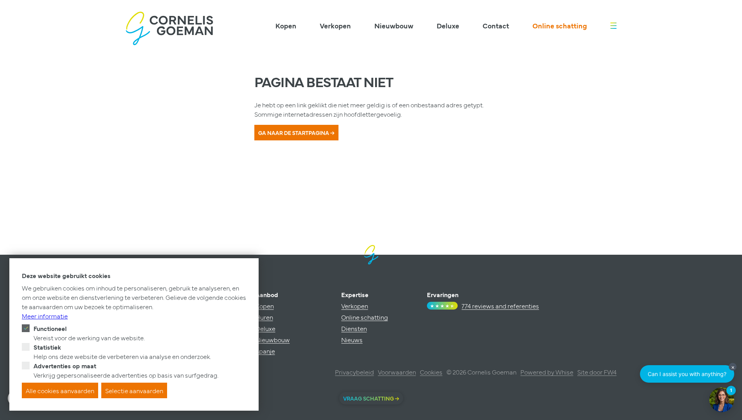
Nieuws (352, 339)
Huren (264, 317)
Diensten (354, 328)
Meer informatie (45, 316)
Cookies (431, 372)
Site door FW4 (597, 372)
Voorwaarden (397, 372)
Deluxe (448, 25)
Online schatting (559, 25)
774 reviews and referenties (500, 305)
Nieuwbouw (393, 25)
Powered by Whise (546, 372)
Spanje (265, 350)
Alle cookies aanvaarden (60, 390)
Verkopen (335, 25)
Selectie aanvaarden (134, 390)
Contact (496, 25)
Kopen (285, 25)
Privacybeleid (354, 372)
